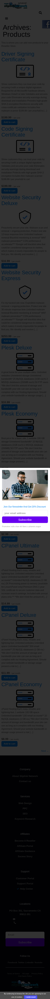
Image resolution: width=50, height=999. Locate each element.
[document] (25, 499)
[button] (46, 472)
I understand (31, 997)
